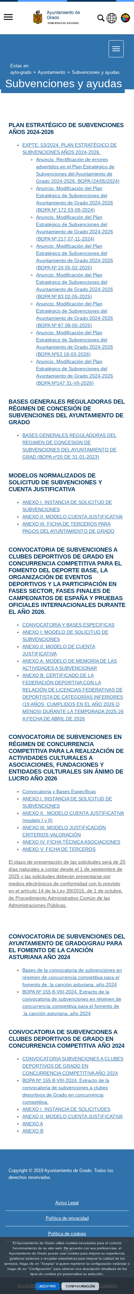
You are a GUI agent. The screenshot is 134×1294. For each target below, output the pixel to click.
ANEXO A (32, 1123)
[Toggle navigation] (8, 17)
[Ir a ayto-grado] (59, 17)
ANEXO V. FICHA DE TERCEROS (59, 849)
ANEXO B (32, 1131)
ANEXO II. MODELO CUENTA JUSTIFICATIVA (72, 516)
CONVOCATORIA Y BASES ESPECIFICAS (68, 625)
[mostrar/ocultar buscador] (101, 19)
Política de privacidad (67, 1218)
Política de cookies (67, 1233)
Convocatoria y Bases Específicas (59, 791)
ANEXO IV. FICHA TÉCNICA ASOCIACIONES (71, 842)
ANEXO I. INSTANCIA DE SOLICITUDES (66, 1109)
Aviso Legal (67, 1202)
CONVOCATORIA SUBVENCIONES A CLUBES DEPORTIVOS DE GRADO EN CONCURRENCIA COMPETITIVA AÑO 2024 (72, 1066)
